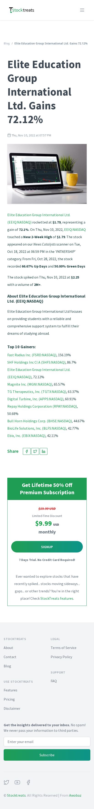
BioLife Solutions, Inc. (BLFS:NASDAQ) (36, 428)
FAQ (54, 681)
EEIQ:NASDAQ (75, 229)
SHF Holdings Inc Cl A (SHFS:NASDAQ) (36, 362)
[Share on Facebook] (27, 451)
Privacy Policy (61, 656)
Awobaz (75, 795)
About (8, 647)
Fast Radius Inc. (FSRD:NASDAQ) (31, 355)
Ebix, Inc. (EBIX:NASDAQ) (26, 435)
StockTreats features (56, 598)
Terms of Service (63, 647)
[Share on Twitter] (35, 451)
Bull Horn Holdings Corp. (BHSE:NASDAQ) (39, 421)
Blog (7, 43)
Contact (10, 656)
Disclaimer (12, 708)
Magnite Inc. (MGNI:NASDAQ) (29, 384)
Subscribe (47, 755)
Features (10, 690)
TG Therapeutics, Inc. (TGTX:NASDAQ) (36, 391)
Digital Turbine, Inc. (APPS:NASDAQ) (35, 399)
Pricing (9, 699)
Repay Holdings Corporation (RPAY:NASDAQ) (42, 406)
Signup (47, 546)
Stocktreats (16, 795)
